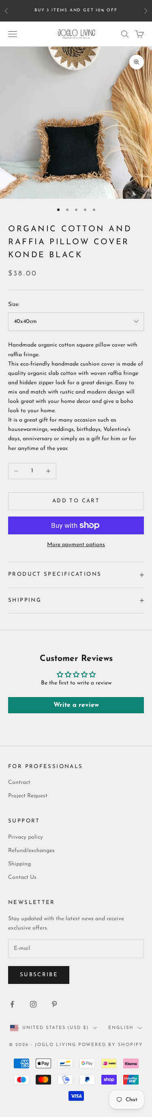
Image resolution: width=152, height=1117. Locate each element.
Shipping (19, 864)
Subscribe (39, 974)
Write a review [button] (76, 705)
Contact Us (22, 877)
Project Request (27, 796)
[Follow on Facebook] (12, 1004)
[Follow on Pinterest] (54, 1004)
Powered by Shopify (110, 1045)
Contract (19, 782)
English (121, 1028)
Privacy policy (25, 837)
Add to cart (76, 501)
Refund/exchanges (31, 851)
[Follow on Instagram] (33, 1004)
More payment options (76, 545)
